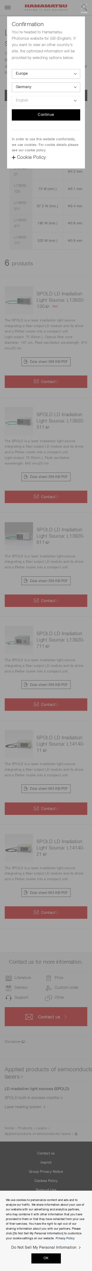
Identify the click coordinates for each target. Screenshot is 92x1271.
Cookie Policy (31, 157)
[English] (46, 101)
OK (46, 1258)
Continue (46, 115)
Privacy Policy (65, 1238)
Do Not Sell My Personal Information (44, 1248)
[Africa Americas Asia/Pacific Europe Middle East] (46, 74)
